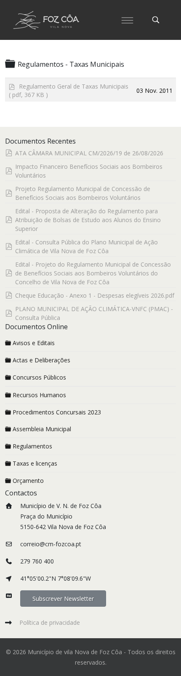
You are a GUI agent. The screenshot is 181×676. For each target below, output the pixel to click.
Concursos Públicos (39, 377)
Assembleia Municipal (42, 429)
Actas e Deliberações (41, 360)
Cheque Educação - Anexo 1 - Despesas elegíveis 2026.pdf (94, 295)
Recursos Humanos (39, 395)
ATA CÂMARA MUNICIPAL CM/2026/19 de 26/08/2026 (89, 153)
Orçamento (28, 481)
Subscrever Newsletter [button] (63, 599)
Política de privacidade (49, 622)
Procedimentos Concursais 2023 (57, 412)
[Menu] (127, 20)
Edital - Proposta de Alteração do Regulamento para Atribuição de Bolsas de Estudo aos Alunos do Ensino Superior (88, 220)
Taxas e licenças (35, 463)
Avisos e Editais (34, 343)
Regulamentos (32, 446)
